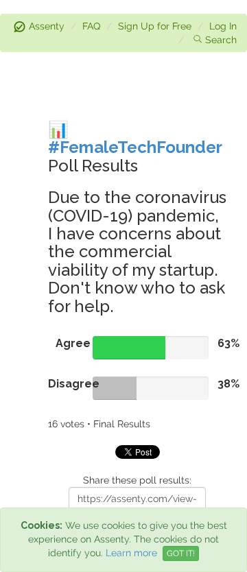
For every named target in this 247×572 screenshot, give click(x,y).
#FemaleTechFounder (135, 147)
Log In (223, 26)
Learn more (131, 552)
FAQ (91, 26)
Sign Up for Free (154, 26)
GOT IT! (181, 553)
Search (221, 39)
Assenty (46, 26)
